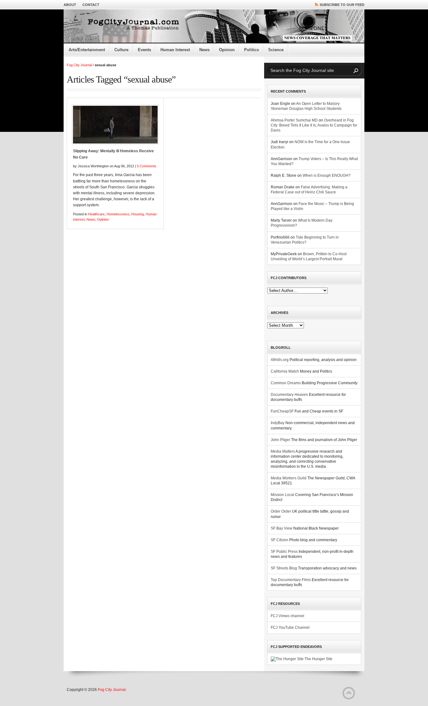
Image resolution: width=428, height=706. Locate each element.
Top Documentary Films (291, 580)
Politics (251, 49)
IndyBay (277, 423)
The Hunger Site (318, 659)
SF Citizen (279, 540)
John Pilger (280, 440)
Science (276, 49)
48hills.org (280, 360)
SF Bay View (281, 528)
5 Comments (146, 166)
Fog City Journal (79, 65)
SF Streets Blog (284, 568)
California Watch (285, 371)
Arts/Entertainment (87, 49)
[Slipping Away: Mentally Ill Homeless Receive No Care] (115, 124)
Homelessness (118, 214)
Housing (137, 214)
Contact (90, 5)
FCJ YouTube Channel (290, 627)
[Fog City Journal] (214, 26)
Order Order (281, 511)
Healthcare (96, 214)
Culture (121, 49)
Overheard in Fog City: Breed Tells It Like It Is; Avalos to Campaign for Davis (314, 125)
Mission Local (282, 495)
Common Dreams (286, 383)
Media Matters (283, 451)
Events (144, 49)
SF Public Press (284, 551)
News (204, 49)
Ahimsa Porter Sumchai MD (294, 120)
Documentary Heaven (289, 394)
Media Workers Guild (288, 478)
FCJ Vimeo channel (287, 616)
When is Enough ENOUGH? (327, 175)
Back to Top (348, 693)
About (70, 5)
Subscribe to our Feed (342, 5)
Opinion (227, 49)
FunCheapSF (282, 411)
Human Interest (175, 49)
